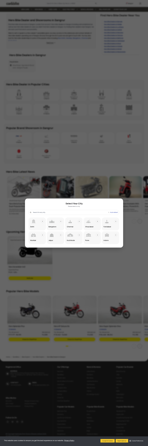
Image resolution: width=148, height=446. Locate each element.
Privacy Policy (69, 440)
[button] (136, 441)
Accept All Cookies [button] (107, 441)
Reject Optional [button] (121, 441)
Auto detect (114, 212)
